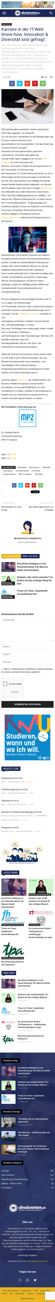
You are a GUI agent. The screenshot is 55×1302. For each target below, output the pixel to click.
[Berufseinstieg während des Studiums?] (14, 950)
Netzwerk (21, 380)
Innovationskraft (22, 471)
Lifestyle (5, 1170)
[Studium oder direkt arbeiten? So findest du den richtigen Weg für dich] (8, 580)
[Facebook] (20, 1280)
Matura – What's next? (11, 1183)
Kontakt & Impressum (45, 1293)
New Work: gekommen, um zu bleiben (41, 508)
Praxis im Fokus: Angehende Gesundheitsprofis (10, 931)
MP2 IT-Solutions (25, 474)
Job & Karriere (13, 20)
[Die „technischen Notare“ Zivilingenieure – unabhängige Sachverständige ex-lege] (41, 917)
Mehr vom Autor (30, 556)
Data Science (34, 467)
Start (3, 20)
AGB (36, 1290)
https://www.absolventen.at (27, 542)
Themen (30, 1293)
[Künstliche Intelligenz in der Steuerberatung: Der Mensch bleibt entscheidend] (8, 567)
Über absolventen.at (11, 1290)
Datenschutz (45, 1290)
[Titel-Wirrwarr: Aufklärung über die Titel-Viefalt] (8, 1136)
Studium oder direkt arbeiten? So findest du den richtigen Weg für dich (35, 580)
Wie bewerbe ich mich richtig (11, 508)
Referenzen (20, 1293)
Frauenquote (8, 471)
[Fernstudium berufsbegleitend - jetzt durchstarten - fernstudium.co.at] (27, 737)
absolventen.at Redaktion (27, 538)
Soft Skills (38, 474)
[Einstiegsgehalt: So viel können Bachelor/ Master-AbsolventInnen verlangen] (8, 1149)
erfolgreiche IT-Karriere (28, 314)
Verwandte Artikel (11, 556)
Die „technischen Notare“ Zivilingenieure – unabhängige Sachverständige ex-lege (32, 1024)
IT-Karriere (36, 471)
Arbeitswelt (21, 467)
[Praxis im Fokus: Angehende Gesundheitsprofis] (8, 594)
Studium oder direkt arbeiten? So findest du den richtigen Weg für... (39, 901)
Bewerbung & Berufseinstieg (7, 583)
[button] (51, 13)
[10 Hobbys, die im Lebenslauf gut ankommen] (8, 1122)
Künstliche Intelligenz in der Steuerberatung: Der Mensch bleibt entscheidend (32, 566)
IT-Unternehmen (9, 474)
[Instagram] (27, 1280)
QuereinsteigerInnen (10, 217)
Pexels (13, 454)
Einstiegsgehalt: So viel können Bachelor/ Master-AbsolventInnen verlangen (33, 1149)
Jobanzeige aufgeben (27, 1255)
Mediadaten (26, 1290)
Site (11, 1293)
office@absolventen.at (37, 1261)
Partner (4, 1293)
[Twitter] (35, 1280)
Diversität (46, 467)
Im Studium (6, 1187)
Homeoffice (46, 188)
